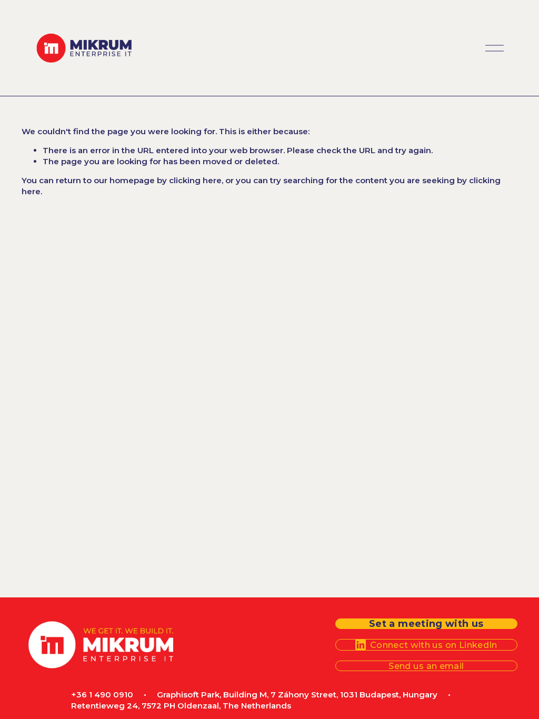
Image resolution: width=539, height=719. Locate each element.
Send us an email (426, 666)
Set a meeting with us (426, 623)
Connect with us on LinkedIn (433, 645)
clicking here (195, 180)
